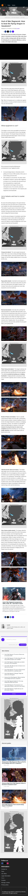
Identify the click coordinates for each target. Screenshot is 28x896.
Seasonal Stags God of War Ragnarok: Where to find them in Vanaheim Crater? (14, 784)
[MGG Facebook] (2, 863)
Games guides (7, 17)
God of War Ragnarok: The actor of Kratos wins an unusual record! (14, 655)
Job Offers (4, 873)
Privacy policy (4, 884)
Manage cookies (5, 882)
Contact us (4, 869)
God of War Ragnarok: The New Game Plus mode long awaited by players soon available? (15, 659)
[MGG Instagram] (8, 863)
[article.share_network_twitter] (8, 32)
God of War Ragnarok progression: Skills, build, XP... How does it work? (13, 603)
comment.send (23, 644)
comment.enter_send (13, 644)
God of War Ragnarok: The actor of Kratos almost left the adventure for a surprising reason (14, 670)
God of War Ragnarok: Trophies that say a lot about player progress (13, 689)
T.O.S (2, 878)
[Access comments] (13, 32)
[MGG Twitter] (5, 863)
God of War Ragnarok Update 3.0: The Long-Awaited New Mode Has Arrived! (14, 682)
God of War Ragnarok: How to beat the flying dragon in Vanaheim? (13, 805)
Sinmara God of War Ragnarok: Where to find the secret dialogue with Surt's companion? (14, 678)
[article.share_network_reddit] (10, 32)
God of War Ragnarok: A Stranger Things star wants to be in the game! (13, 674)
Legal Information (5, 876)
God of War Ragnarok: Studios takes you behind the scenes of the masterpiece (14, 662)
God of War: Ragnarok (15, 17)
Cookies (3, 880)
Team (2, 871)
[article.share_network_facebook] (5, 32)
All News (14, 693)
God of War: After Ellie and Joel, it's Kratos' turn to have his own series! (15, 666)
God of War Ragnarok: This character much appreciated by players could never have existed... (15, 685)
